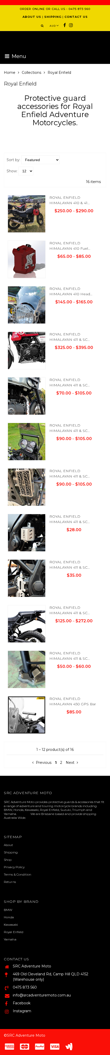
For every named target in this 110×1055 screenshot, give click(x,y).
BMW (8, 910)
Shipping (11, 852)
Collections (31, 72)
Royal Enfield (14, 932)
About (8, 845)
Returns (10, 882)
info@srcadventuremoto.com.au (42, 995)
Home (9, 72)
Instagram (22, 1011)
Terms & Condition (17, 874)
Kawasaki (11, 924)
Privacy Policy (14, 867)
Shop (8, 860)
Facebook (21, 1003)
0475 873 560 (25, 987)
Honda (9, 917)
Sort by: (13, 160)
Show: (12, 171)
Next (70, 762)
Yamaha (10, 939)
